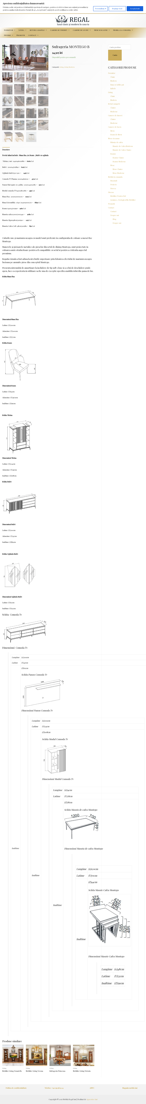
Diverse (7, 35)
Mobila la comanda (122, 30)
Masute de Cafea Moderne (123, 146)
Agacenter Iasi (91, 1099)
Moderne (113, 111)
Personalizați (99, 9)
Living (21, 30)
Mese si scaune (101, 30)
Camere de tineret (58, 30)
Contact (32, 35)
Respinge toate (117, 9)
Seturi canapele (37, 30)
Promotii (20, 35)
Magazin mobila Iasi (129, 1088)
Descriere (6, 149)
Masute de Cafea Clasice (122, 150)
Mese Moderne (118, 173)
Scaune (113, 154)
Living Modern (69, 67)
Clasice (113, 108)
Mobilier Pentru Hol (118, 196)
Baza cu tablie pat (117, 85)
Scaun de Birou (116, 134)
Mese (112, 165)
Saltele (113, 88)
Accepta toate (135, 9)
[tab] (6, 149)
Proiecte (113, 184)
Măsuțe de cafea (116, 142)
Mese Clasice (118, 169)
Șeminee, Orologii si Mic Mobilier (123, 200)
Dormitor (8, 30)
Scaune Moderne (119, 161)
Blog (114, 219)
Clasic (112, 77)
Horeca (113, 188)
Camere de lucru (81, 30)
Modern (113, 81)
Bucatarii (113, 181)
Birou (112, 131)
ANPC (92, 1088)
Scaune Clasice (118, 158)
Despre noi (114, 215)
